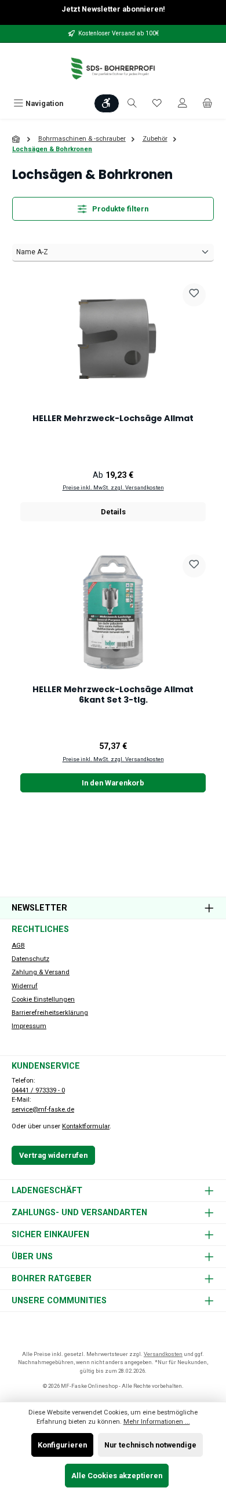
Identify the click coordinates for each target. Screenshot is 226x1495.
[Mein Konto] (182, 103)
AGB (18, 945)
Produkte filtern (119, 208)
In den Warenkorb (113, 782)
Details (113, 511)
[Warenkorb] (207, 103)
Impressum (29, 1026)
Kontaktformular (86, 1126)
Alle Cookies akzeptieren (116, 1475)
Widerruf (25, 986)
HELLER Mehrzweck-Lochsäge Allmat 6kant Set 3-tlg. (113, 695)
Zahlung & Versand (41, 972)
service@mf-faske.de (43, 1109)
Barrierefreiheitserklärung (50, 1013)
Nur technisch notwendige (150, 1445)
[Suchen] (132, 103)
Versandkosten (163, 1354)
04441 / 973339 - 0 (38, 1090)
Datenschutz (30, 959)
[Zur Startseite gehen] (113, 69)
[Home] (16, 139)
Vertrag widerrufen (53, 1155)
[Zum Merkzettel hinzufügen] (194, 294)
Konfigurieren (62, 1445)
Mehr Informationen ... (156, 1421)
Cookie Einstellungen (43, 999)
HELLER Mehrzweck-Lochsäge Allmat (113, 419)
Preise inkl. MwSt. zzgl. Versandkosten (113, 487)
